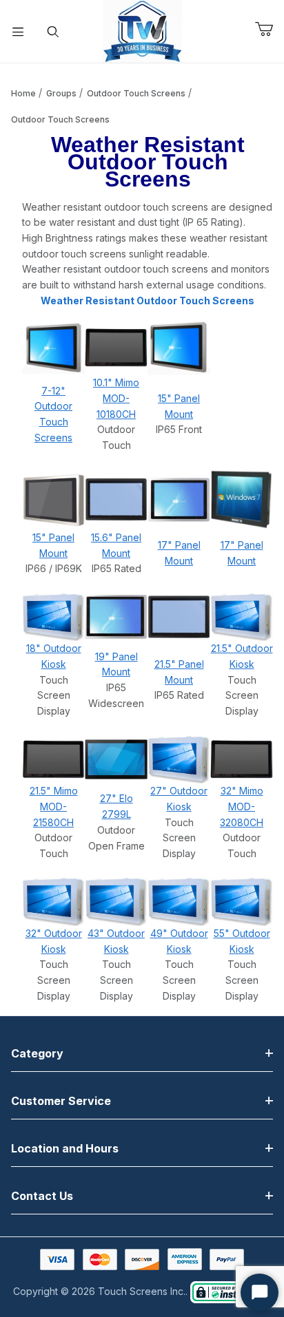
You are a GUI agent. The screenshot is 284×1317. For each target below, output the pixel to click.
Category (37, 1053)
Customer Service (61, 1101)
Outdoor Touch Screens (136, 93)
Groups (61, 93)
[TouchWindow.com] (142, 30)
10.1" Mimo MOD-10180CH (116, 398)
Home (23, 93)
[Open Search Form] (54, 32)
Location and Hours (65, 1148)
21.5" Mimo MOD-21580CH (54, 806)
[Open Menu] (18, 32)
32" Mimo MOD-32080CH (241, 806)
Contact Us (42, 1196)
